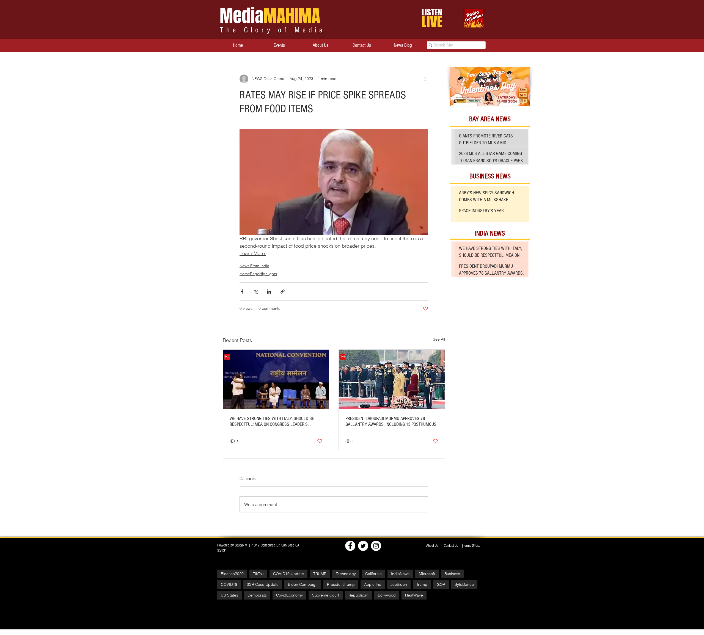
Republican (358, 595)
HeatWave (414, 595)
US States (229, 595)
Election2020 (232, 573)
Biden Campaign (303, 584)
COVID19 (229, 584)
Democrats (257, 595)
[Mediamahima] (376, 546)
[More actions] (425, 79)
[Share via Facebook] (242, 291)
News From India (254, 265)
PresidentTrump (341, 584)
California (373, 573)
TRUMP (319, 573)
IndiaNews (400, 573)
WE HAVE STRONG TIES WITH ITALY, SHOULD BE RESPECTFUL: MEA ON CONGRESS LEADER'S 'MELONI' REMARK (272, 421)
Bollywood (387, 595)
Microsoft (427, 573)
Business (452, 573)
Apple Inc (372, 584)
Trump (421, 584)
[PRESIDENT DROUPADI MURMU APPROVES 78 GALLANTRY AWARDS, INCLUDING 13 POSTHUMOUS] (392, 379)
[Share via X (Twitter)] (255, 291)
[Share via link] (282, 291)
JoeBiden (399, 584)
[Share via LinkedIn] (269, 291)
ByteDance (464, 584)
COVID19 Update (288, 573)
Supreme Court (325, 595)
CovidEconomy (289, 595)
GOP (441, 584)
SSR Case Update (263, 584)
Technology (346, 573)
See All (439, 339)
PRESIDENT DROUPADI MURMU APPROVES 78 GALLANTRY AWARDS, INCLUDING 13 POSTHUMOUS (390, 421)
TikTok (258, 573)
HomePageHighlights (258, 273)
